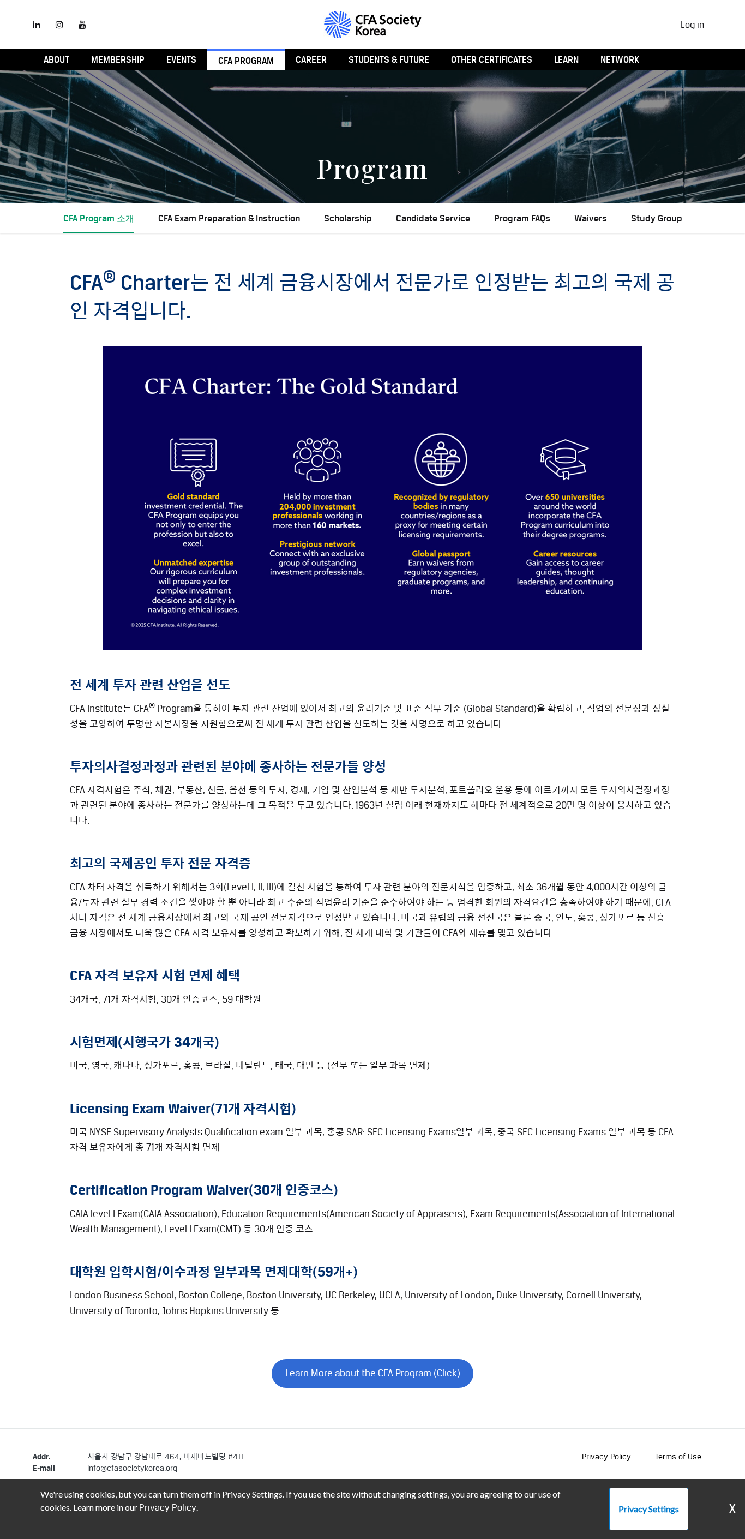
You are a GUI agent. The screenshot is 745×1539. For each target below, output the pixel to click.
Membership (118, 59)
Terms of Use (678, 1456)
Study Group (656, 218)
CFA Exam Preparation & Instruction (229, 218)
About (56, 59)
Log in (692, 24)
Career (311, 59)
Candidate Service (433, 218)
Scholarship (348, 218)
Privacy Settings (648, 1509)
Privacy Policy (606, 1456)
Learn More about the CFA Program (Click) (372, 1373)
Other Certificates (491, 59)
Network (619, 59)
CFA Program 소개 (98, 218)
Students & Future (389, 59)
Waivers (590, 218)
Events (181, 59)
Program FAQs (522, 218)
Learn (566, 59)
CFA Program (246, 60)
